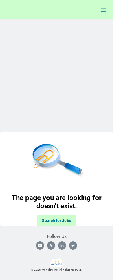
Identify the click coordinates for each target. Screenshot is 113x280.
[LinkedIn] (62, 245)
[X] (51, 245)
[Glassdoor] (73, 245)
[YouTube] (40, 245)
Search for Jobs (56, 220)
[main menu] (103, 10)
